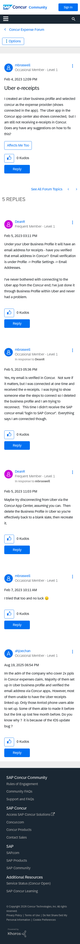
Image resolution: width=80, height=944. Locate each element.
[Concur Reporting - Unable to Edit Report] (69, 189)
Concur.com (15, 822)
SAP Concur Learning (22, 891)
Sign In (68, 7)
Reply (17, 169)
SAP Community (18, 868)
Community (38, 7)
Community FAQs (19, 791)
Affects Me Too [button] (18, 145)
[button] (72, 66)
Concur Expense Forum (26, 29)
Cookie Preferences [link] (44, 919)
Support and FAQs (20, 799)
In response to (30, 359)
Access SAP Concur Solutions (28, 814)
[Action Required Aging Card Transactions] (76, 189)
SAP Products (16, 860)
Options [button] (15, 41)
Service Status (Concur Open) (28, 883)
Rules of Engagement (22, 784)
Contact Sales (16, 837)
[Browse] (8, 18)
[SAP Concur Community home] (15, 7)
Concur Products (18, 830)
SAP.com (12, 853)
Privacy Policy (14, 915)
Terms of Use (32, 915)
